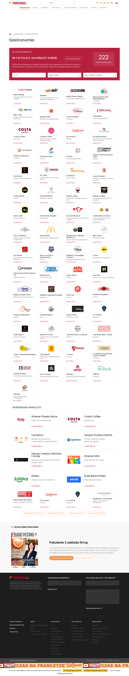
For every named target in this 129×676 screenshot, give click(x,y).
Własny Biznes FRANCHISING (39, 625)
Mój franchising (55, 645)
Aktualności (44, 7)
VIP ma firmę (55, 651)
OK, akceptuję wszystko (72, 670)
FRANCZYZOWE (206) (55, 513)
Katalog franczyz (25, 7)
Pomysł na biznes (56, 654)
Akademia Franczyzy (98, 637)
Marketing (95, 640)
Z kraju (53, 625)
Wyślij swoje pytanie (93, 608)
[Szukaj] (74, 3)
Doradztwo (103, 7)
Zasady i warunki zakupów (38, 634)
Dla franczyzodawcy (77, 631)
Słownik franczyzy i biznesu (79, 640)
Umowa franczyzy (77, 634)
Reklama (94, 7)
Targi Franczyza (97, 631)
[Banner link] (64, 21)
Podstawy (74, 625)
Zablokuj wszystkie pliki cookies (95, 670)
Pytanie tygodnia (56, 631)
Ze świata (54, 628)
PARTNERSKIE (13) (75, 513)
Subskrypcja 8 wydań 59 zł (60, 558)
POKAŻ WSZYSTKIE (72, 59)
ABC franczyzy (56, 7)
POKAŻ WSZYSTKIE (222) (32, 513)
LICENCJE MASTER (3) (96, 513)
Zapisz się (51, 589)
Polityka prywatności (28, 660)
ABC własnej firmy (77, 637)
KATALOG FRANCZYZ (31, 34)
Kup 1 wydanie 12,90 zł (84, 558)
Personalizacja (115, 670)
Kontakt (94, 643)
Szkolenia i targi (35, 631)
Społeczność (84, 7)
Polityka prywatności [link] (65, 673)
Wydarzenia (54, 634)
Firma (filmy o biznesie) (58, 642)
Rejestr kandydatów (70, 7)
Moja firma (54, 648)
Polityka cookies (15, 660)
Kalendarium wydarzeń (99, 628)
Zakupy (35, 7)
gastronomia (18, 34)
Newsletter (95, 625)
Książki (32, 628)
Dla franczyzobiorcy (77, 628)
